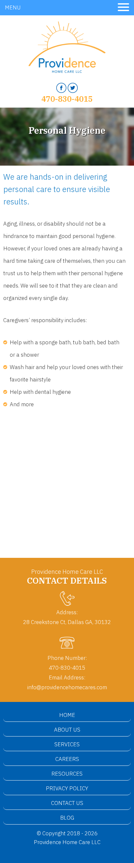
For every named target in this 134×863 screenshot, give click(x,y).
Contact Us (67, 803)
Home (67, 715)
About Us (67, 729)
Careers (67, 759)
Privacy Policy (67, 788)
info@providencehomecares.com (67, 687)
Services (67, 744)
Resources (67, 773)
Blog (67, 817)
